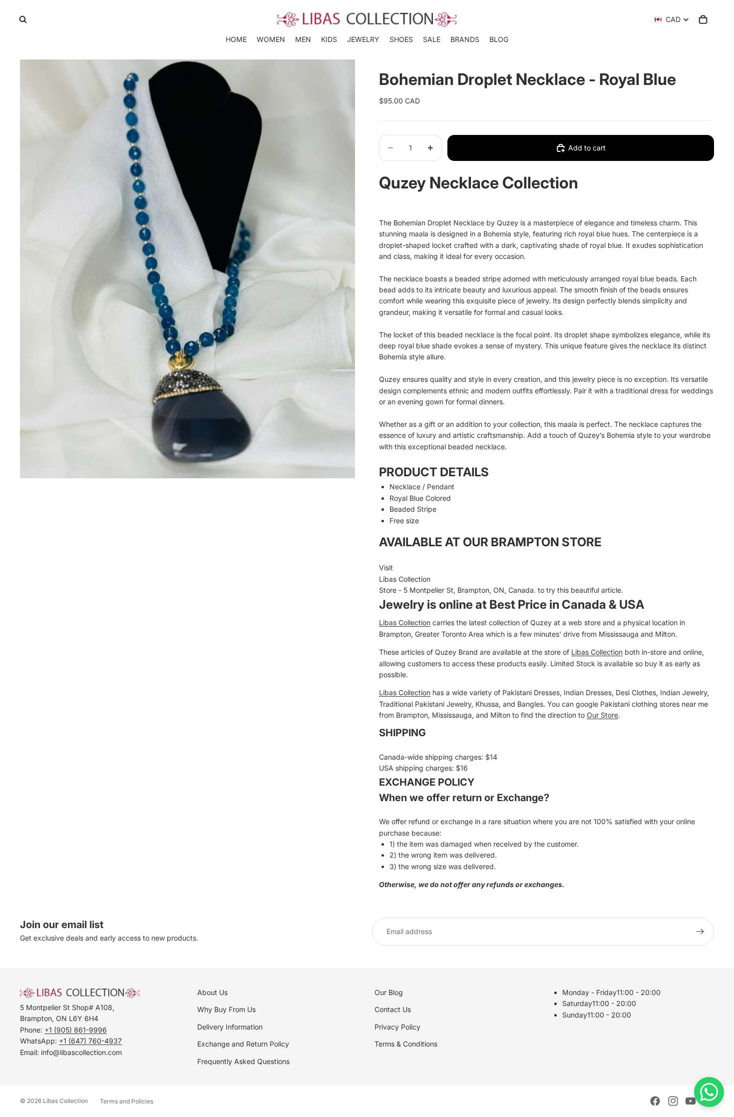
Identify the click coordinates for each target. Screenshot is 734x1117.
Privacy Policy (397, 1027)
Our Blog (388, 992)
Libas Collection (404, 579)
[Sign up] (700, 931)
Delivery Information (230, 1027)
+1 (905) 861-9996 (75, 1030)
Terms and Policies (126, 1101)
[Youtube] (691, 1101)
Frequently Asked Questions (243, 1061)
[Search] (23, 19)
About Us (212, 992)
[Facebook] (655, 1101)
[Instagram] (673, 1101)
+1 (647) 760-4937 (90, 1041)
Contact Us (392, 1009)
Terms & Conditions (405, 1044)
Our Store (602, 715)
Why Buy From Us (226, 1009)
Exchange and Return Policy (243, 1044)
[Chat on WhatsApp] (709, 1092)
